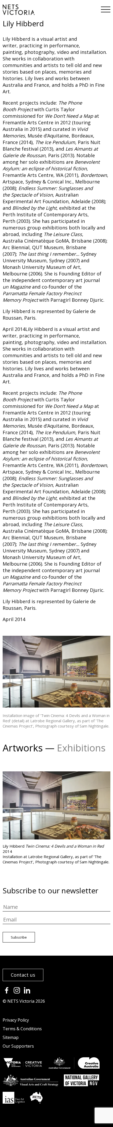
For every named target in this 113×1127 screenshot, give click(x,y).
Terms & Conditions (22, 1029)
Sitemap (11, 1037)
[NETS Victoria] (19, 13)
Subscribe (19, 937)
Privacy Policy (16, 1020)
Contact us (23, 975)
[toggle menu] (105, 8)
